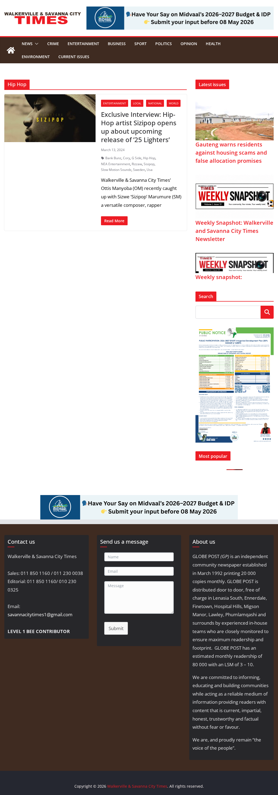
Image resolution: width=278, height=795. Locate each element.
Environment (36, 56)
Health (213, 43)
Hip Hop (149, 158)
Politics (163, 43)
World (173, 103)
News (27, 43)
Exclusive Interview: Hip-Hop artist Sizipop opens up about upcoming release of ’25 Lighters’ (138, 127)
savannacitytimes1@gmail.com (40, 614)
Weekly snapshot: (218, 277)
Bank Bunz (113, 158)
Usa (150, 169)
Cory (126, 158)
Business (117, 43)
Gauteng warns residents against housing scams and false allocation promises (231, 152)
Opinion (189, 43)
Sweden (139, 169)
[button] (36, 44)
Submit (116, 628)
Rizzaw (137, 164)
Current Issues (73, 56)
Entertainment (83, 43)
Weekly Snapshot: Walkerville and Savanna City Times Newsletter (234, 231)
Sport (140, 43)
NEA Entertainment (115, 164)
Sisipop (149, 164)
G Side (136, 158)
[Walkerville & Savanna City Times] (10, 50)
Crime (53, 43)
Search (267, 312)
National (155, 103)
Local (137, 103)
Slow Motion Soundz (116, 169)
